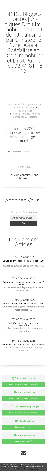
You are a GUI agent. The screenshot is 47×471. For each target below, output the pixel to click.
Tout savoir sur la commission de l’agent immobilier (24, 137)
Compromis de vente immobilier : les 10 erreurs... (23, 283)
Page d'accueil (25, 110)
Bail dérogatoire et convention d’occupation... (23, 323)
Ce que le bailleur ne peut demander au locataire (26, 115)
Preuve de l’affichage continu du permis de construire (25, 106)
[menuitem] (25, 106)
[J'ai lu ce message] (44, 465)
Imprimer (25, 166)
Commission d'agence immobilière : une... (23, 303)
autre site (25, 152)
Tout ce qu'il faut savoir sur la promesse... (23, 344)
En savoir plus (34, 469)
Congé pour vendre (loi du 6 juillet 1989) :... (23, 261)
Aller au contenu (11, 3)
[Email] (23, 453)
